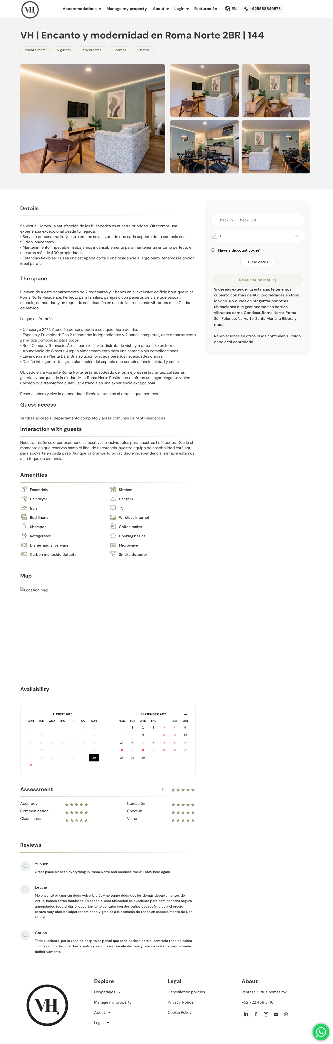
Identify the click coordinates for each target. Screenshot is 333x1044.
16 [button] (94, 742)
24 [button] (30, 757)
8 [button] (83, 735)
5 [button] (52, 735)
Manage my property (127, 8)
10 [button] (30, 742)
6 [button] (62, 735)
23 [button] (94, 750)
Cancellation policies (186, 992)
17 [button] (30, 750)
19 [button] (52, 750)
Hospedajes (104, 992)
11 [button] (41, 742)
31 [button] (30, 765)
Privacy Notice (181, 1002)
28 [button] (73, 757)
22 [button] (83, 750)
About (161, 8)
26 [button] (52, 757)
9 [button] (94, 735)
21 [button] (73, 750)
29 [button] (83, 757)
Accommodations (82, 8)
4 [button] (41, 735)
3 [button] (31, 735)
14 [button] (73, 742)
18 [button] (41, 750)
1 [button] (83, 727)
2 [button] (94, 727)
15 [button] (83, 742)
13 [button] (62, 742)
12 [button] (52, 742)
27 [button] (62, 757)
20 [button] (62, 750)
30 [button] (94, 757)
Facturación (205, 8)
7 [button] (73, 735)
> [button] (185, 714)
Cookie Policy (180, 1012)
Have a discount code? (239, 250)
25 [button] (41, 757)
